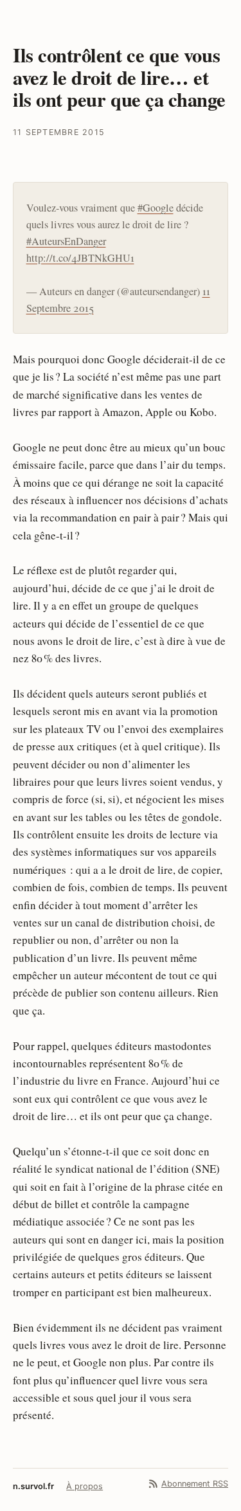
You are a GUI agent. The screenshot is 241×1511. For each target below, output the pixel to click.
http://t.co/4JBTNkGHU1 (80, 258)
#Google (156, 208)
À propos (84, 1486)
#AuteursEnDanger (66, 241)
